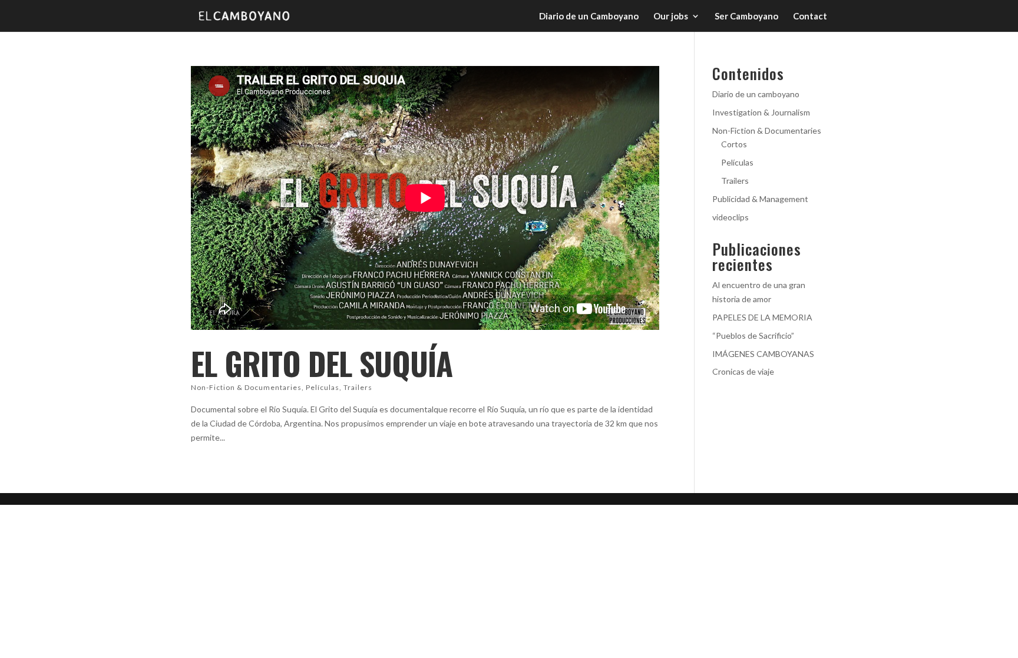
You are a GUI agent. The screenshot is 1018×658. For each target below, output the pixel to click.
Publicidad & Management (760, 199)
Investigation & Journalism (761, 112)
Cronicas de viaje (743, 371)
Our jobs (670, 16)
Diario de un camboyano (755, 94)
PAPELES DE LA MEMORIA (762, 317)
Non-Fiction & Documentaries (246, 387)
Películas (322, 387)
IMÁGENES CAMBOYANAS (763, 354)
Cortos (734, 144)
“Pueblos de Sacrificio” (753, 335)
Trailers (357, 387)
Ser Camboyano (746, 16)
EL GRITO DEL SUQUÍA (321, 363)
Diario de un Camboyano (589, 16)
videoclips (730, 217)
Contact (810, 16)
